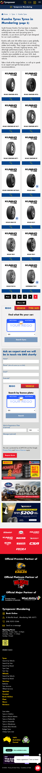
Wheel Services (7, 689)
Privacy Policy (7, 450)
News (4, 702)
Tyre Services (6, 686)
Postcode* (6, 378)
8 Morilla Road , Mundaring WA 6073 (21, 617)
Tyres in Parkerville (8, 719)
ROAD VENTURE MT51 (31, 126)
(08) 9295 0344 (12, 621)
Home (5, 14)
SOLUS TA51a (10, 286)
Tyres (4, 658)
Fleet (4, 699)
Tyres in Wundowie (8, 724)
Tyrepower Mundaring (22, 7)
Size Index (5, 711)
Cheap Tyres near (8, 732)
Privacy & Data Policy (14, 768)
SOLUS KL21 (31, 222)
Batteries (5, 684)
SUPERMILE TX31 (31, 286)
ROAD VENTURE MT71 (11, 158)
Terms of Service (20, 450)
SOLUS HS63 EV (11, 222)
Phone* (14, 365)
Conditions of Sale (26, 768)
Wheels (5, 673)
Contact (5, 694)
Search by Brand (8, 666)
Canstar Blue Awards (9, 727)
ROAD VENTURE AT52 (11, 94)
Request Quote (10, 455)
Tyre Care (5, 668)
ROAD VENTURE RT (31, 158)
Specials (5, 691)
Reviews (5, 704)
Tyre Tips (5, 671)
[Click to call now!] (25, 2)
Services (5, 681)
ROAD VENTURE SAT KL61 (11, 190)
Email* (5, 372)
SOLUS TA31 (31, 254)
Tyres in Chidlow (7, 714)
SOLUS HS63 (31, 190)
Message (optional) (9, 434)
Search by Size (7, 663)
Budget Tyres (6, 729)
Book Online (7, 697)
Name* (5, 359)
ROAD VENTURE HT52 (31, 94)
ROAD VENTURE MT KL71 (11, 126)
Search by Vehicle (8, 661)
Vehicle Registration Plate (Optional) (11, 426)
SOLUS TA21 (11, 254)
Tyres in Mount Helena (9, 717)
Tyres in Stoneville (8, 722)
